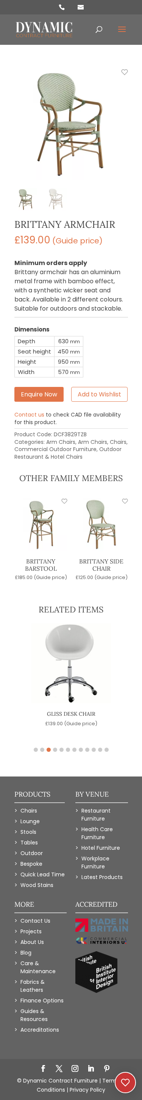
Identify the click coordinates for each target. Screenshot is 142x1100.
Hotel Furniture (100, 848)
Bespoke (31, 864)
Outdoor (31, 853)
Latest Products (102, 877)
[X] (59, 1069)
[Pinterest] (106, 1069)
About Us (32, 942)
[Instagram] (75, 1069)
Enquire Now (39, 394)
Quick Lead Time (42, 874)
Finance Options (42, 1000)
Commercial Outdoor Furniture (55, 449)
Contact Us (35, 921)
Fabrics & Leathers (32, 986)
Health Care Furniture (97, 833)
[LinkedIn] (90, 1069)
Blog (25, 952)
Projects (31, 931)
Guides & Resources (34, 1015)
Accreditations (39, 1030)
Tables (29, 842)
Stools (28, 832)
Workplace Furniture (95, 862)
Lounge (30, 821)
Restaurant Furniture (96, 814)
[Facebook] (43, 1069)
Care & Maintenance (38, 967)
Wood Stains (36, 885)
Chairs (118, 442)
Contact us (29, 414)
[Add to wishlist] (120, 76)
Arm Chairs (60, 442)
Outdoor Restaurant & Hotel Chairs (68, 453)
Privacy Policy (87, 1090)
